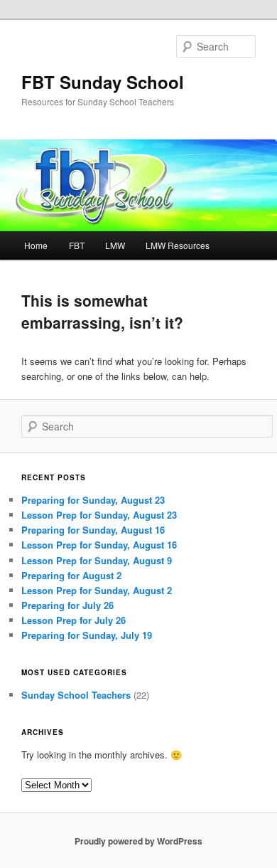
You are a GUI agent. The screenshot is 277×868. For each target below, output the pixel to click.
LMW (115, 245)
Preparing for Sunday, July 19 (86, 635)
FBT (77, 245)
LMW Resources (178, 245)
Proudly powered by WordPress (138, 841)
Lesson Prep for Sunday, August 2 (96, 590)
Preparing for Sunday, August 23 (93, 500)
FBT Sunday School (102, 82)
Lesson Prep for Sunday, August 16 (99, 544)
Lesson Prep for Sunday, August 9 (96, 560)
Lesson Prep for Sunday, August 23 (99, 515)
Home (36, 245)
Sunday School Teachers (76, 695)
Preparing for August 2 (71, 575)
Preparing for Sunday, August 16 (93, 529)
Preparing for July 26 (67, 605)
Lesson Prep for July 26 (73, 620)
